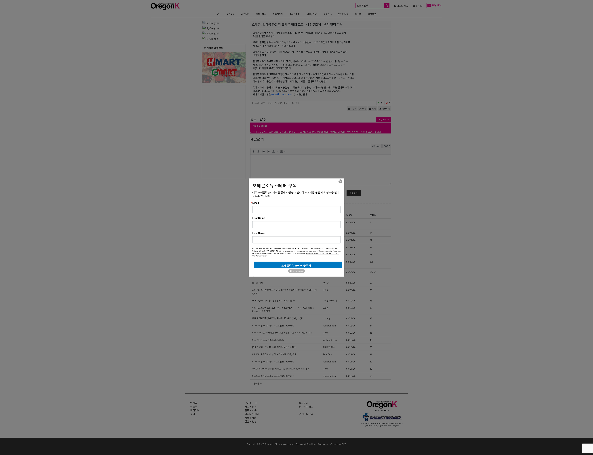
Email (255, 203)
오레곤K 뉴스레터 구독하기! (298, 265)
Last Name (258, 233)
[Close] (340, 181)
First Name (258, 218)
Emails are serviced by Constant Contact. (322, 253)
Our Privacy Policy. (259, 255)
